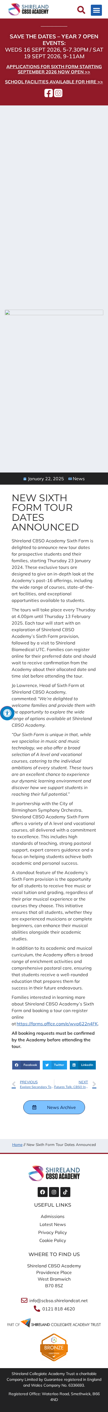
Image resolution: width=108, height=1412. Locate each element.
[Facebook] (43, 1192)
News (79, 478)
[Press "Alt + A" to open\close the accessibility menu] (7, 713)
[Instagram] (54, 1192)
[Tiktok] (65, 1192)
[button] (96, 10)
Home (17, 1144)
